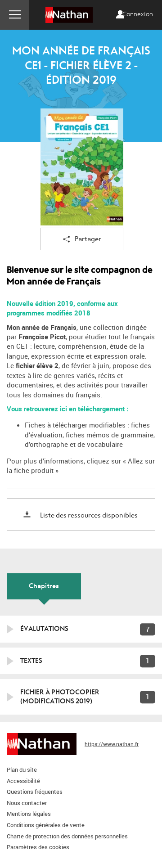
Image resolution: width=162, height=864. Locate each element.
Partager (88, 239)
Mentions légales (29, 814)
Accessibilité (23, 781)
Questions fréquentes (35, 792)
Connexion (137, 14)
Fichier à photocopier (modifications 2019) (59, 696)
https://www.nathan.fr (112, 743)
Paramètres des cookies (38, 847)
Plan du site (22, 769)
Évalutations (44, 629)
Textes (31, 661)
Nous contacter (27, 803)
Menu (14, 15)
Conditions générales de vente (46, 825)
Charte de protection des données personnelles (67, 836)
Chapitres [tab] (44, 586)
